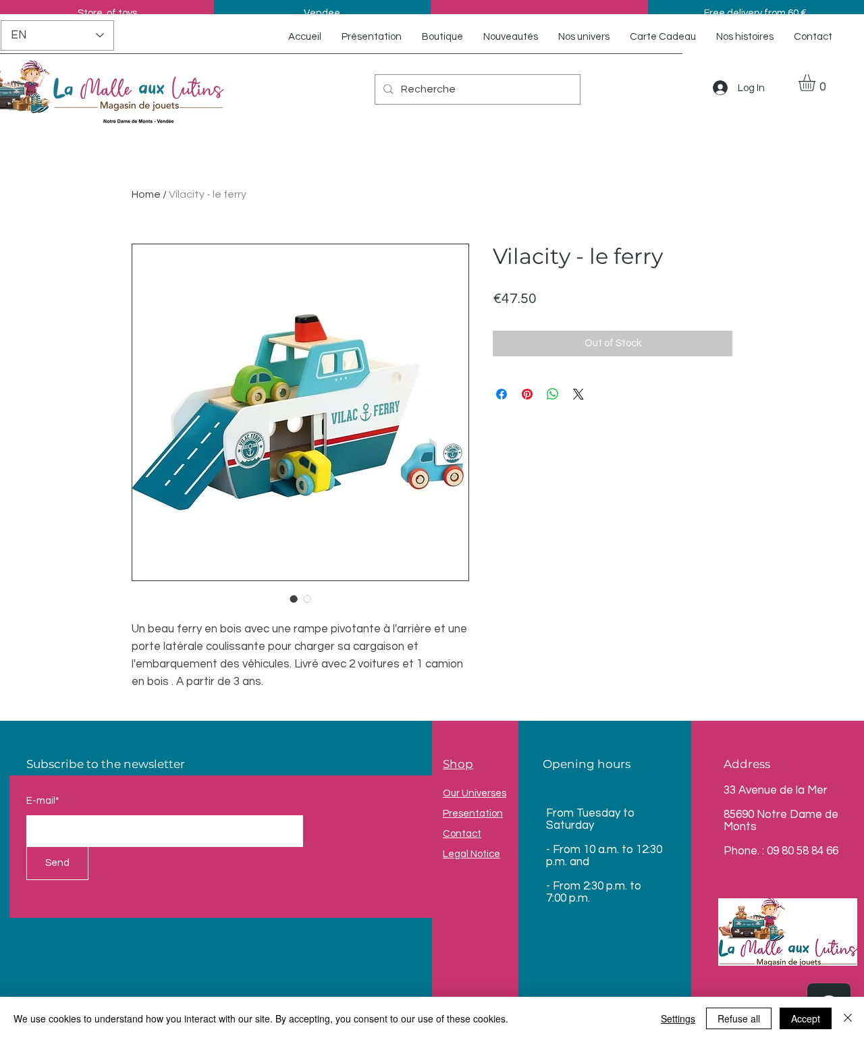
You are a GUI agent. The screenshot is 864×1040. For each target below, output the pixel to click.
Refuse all (739, 1018)
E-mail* (42, 801)
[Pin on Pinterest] (527, 394)
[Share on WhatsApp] (553, 394)
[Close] (848, 1018)
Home (146, 194)
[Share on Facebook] (501, 394)
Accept (805, 1018)
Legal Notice (471, 854)
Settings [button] (678, 1018)
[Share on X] (578, 394)
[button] (817, 82)
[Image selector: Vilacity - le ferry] (293, 598)
